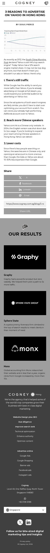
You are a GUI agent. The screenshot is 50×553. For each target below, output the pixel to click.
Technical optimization (25, 431)
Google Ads (25, 456)
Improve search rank (25, 427)
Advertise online (25, 451)
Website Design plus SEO (25, 417)
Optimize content (25, 441)
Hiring (38, 394)
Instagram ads (25, 475)
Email (26, 195)
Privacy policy (25, 541)
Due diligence (25, 422)
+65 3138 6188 (25, 502)
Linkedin (27, 189)
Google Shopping (25, 460)
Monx (7, 366)
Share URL (25, 211)
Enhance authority (25, 436)
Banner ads (25, 465)
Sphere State (11, 320)
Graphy (8, 275)
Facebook (27, 183)
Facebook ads (25, 470)
